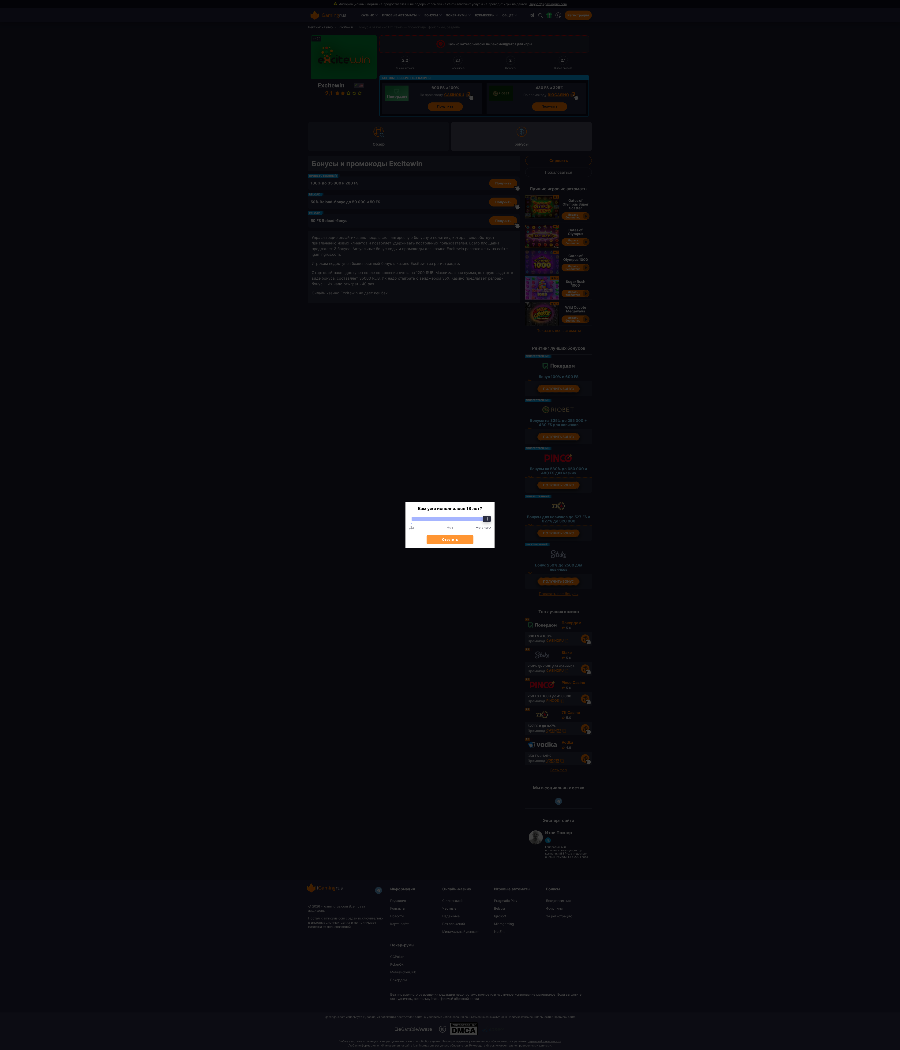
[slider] (450, 519)
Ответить (450, 539)
